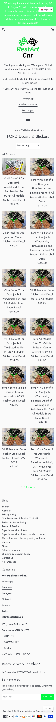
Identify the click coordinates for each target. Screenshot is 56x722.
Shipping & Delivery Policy (16, 554)
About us (6, 510)
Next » (31, 487)
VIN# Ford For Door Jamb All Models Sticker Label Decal (14, 237)
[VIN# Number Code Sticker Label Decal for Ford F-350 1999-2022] (14, 437)
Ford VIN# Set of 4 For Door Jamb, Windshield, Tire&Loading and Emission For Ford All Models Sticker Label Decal (42, 246)
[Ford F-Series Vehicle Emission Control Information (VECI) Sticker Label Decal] (14, 375)
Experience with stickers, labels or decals (23, 534)
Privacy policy (9, 514)
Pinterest (6, 599)
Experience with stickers (14, 530)
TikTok (5, 611)
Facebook (7, 587)
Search (5, 506)
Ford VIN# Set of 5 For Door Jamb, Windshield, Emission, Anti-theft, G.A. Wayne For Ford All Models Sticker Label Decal (42, 462)
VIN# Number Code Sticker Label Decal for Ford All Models (42, 294)
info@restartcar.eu (28, 104)
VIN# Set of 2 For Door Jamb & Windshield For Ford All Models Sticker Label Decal (14, 298)
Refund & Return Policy (14, 522)
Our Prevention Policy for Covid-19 (20, 518)
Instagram (7, 593)
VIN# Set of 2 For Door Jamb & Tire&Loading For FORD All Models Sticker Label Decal (14, 347)
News (5, 546)
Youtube (6, 605)
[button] (46, 9)
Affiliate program (11, 550)
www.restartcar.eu (27, 711)
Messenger (28, 110)
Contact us (7, 557)
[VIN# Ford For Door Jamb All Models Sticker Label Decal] (14, 220)
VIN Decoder (9, 562)
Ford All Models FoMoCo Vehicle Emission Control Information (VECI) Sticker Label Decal (42, 347)
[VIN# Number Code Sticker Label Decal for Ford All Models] (42, 278)
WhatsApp (28, 98)
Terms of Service (10, 526)
